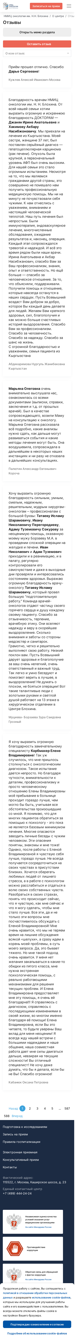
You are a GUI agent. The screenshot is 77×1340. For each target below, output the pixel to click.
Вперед (17, 1116)
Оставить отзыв (39, 44)
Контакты (10, 1167)
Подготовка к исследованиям (25, 1127)
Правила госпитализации (21, 1142)
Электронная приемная (20, 1152)
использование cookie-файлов (51, 1297)
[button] (37, 53)
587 (67, 1108)
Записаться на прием (46, 6)
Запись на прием (15, 1134)
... (60, 1108)
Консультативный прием (21, 1160)
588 (7, 1116)
